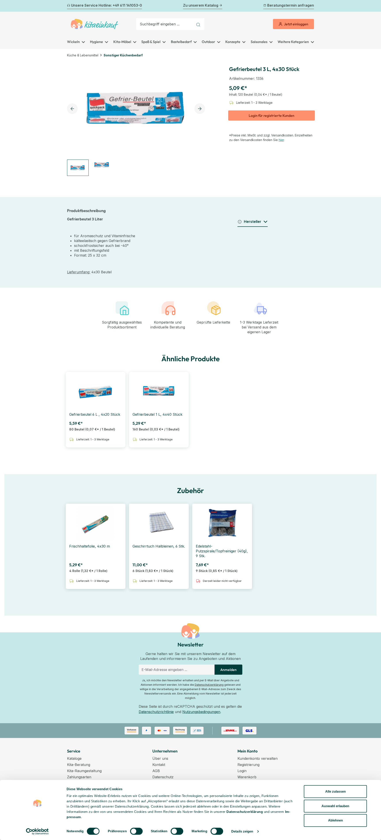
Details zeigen (242, 831)
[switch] (136, 831)
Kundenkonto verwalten (257, 758)
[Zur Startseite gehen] (94, 24)
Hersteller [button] (252, 221)
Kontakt (158, 764)
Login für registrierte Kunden (271, 115)
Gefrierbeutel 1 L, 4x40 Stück (157, 414)
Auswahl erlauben (335, 806)
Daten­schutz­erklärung (244, 812)
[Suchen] (198, 24)
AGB (156, 771)
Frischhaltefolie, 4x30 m (89, 546)
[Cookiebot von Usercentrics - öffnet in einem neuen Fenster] (37, 831)
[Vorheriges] (69, 6)
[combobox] (164, 24)
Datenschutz (163, 777)
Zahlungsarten (79, 777)
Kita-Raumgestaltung (84, 771)
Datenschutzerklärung (209, 684)
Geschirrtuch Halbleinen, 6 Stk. (159, 546)
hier (281, 140)
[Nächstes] (311, 6)
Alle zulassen (335, 791)
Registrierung (248, 764)
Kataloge (74, 758)
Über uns (160, 758)
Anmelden (228, 669)
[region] (137, 118)
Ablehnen (335, 820)
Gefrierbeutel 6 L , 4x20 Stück (94, 414)
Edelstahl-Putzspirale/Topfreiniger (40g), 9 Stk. (222, 551)
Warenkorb (246, 777)
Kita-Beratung (78, 764)
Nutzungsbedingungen (201, 712)
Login (242, 771)
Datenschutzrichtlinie (156, 712)
